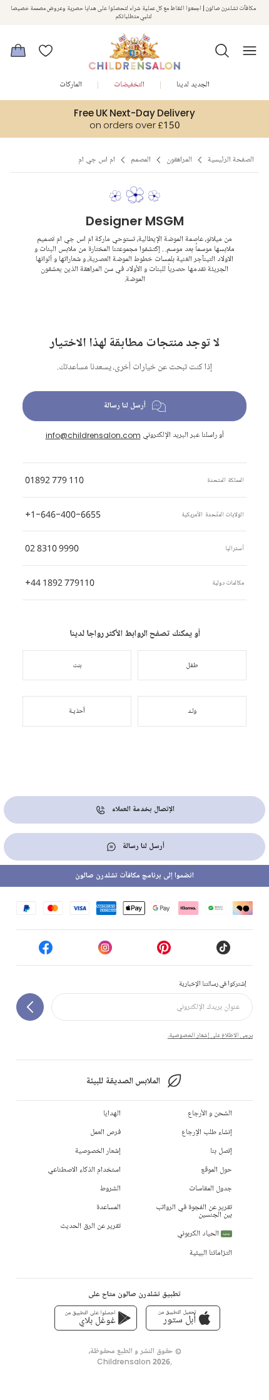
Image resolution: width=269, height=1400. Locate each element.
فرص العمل (105, 1132)
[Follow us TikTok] (223, 951)
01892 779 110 (54, 480)
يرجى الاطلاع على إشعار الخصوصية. (210, 1035)
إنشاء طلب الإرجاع (206, 1132)
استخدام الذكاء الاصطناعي (84, 1170)
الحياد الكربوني (203, 1234)
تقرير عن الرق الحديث (90, 1226)
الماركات (70, 84)
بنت (77, 665)
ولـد (192, 710)
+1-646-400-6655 (63, 514)
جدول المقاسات (210, 1188)
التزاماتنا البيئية (211, 1253)
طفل (192, 665)
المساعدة (108, 1207)
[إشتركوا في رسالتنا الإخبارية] (30, 1007)
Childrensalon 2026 (133, 1361)
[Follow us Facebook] (46, 951)
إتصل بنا (221, 1151)
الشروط (110, 1188)
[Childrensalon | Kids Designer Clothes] (134, 47)
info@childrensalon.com (93, 435)
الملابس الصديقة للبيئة (123, 1081)
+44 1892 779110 (59, 582)
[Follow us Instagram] (105, 951)
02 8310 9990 (52, 548)
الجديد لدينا (193, 84)
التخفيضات (129, 84)
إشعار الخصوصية (98, 1151)
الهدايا (112, 1113)
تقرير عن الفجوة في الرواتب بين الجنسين (194, 1211)
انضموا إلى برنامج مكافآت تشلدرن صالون (134, 876)
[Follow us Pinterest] (164, 951)
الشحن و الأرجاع (210, 1113)
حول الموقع (216, 1170)
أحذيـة (77, 710)
